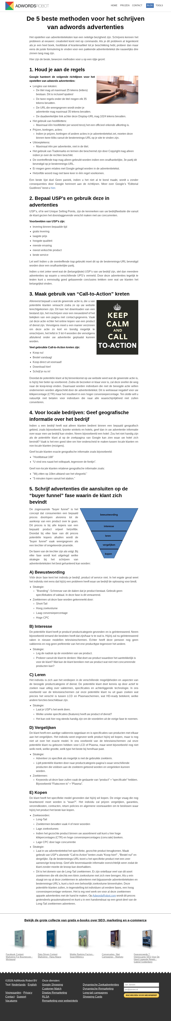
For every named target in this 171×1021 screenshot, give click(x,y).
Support (21, 996)
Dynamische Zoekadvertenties (101, 984)
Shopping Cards (92, 996)
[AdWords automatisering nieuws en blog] (27, 6)
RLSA (45, 996)
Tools (159, 5)
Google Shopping (52, 984)
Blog (150, 5)
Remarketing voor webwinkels (60, 1000)
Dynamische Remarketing (98, 988)
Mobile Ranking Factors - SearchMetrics (82, 955)
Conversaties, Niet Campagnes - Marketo (112, 955)
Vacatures (11, 1000)
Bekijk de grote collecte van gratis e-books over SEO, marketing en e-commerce (85, 920)
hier (53, 188)
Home (114, 5)
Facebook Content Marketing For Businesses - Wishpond (19, 957)
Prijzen (124, 5)
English (32, 984)
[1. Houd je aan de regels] (117, 90)
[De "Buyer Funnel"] (109, 534)
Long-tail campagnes (95, 992)
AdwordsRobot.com (104, 895)
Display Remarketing (54, 992)
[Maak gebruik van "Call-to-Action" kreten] (117, 328)
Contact (137, 5)
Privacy (27, 992)
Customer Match (51, 988)
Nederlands (19, 984)
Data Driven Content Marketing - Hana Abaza (49, 955)
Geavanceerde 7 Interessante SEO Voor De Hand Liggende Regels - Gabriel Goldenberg (146, 958)
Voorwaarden (13, 992)
